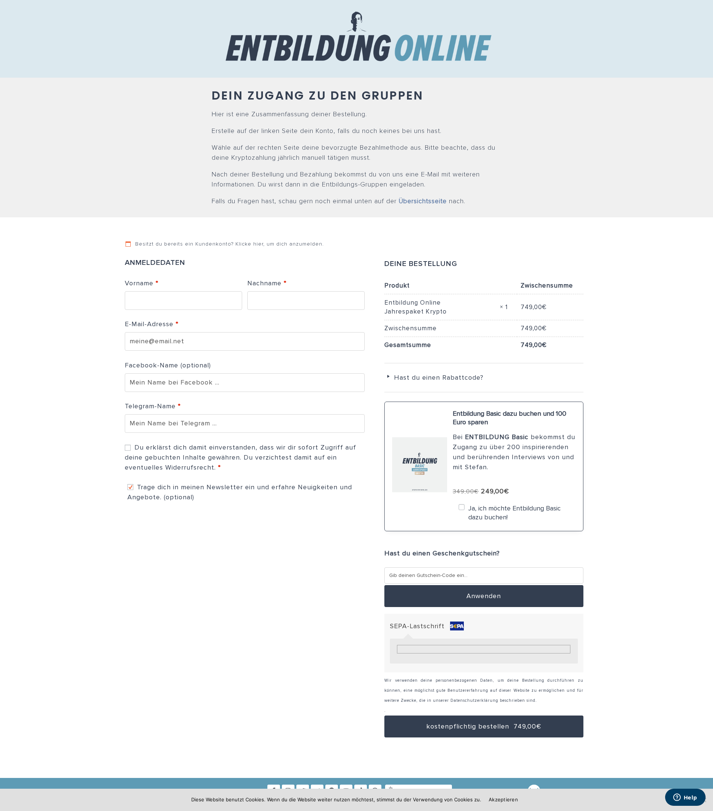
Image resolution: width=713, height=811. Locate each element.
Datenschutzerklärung (474, 700)
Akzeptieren (503, 799)
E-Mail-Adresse (152, 324)
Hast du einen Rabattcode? (438, 377)
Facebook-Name (168, 365)
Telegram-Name (153, 406)
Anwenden (483, 596)
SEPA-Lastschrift (418, 626)
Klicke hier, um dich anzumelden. (279, 244)
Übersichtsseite (423, 201)
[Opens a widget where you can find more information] (685, 798)
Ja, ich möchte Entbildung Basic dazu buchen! (514, 512)
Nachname (267, 283)
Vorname (142, 283)
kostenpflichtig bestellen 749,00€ (483, 726)
